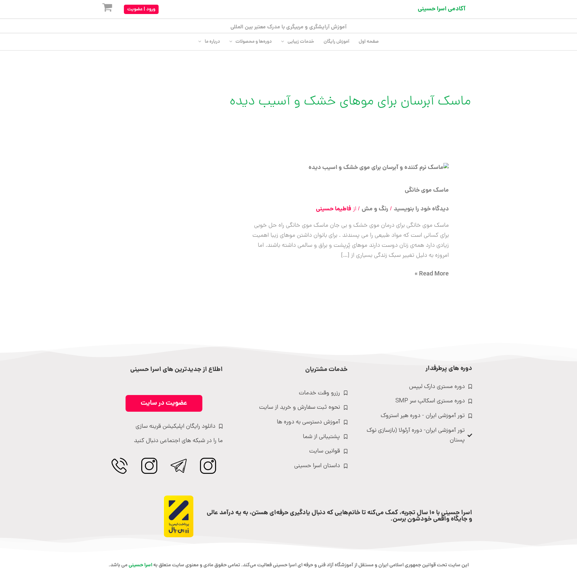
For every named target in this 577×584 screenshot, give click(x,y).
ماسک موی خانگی (427, 190)
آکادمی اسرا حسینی (441, 9)
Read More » (432, 274)
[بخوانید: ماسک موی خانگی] (379, 168)
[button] (141, 9)
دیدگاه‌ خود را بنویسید (421, 209)
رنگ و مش (375, 209)
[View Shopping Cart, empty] (102, 9)
